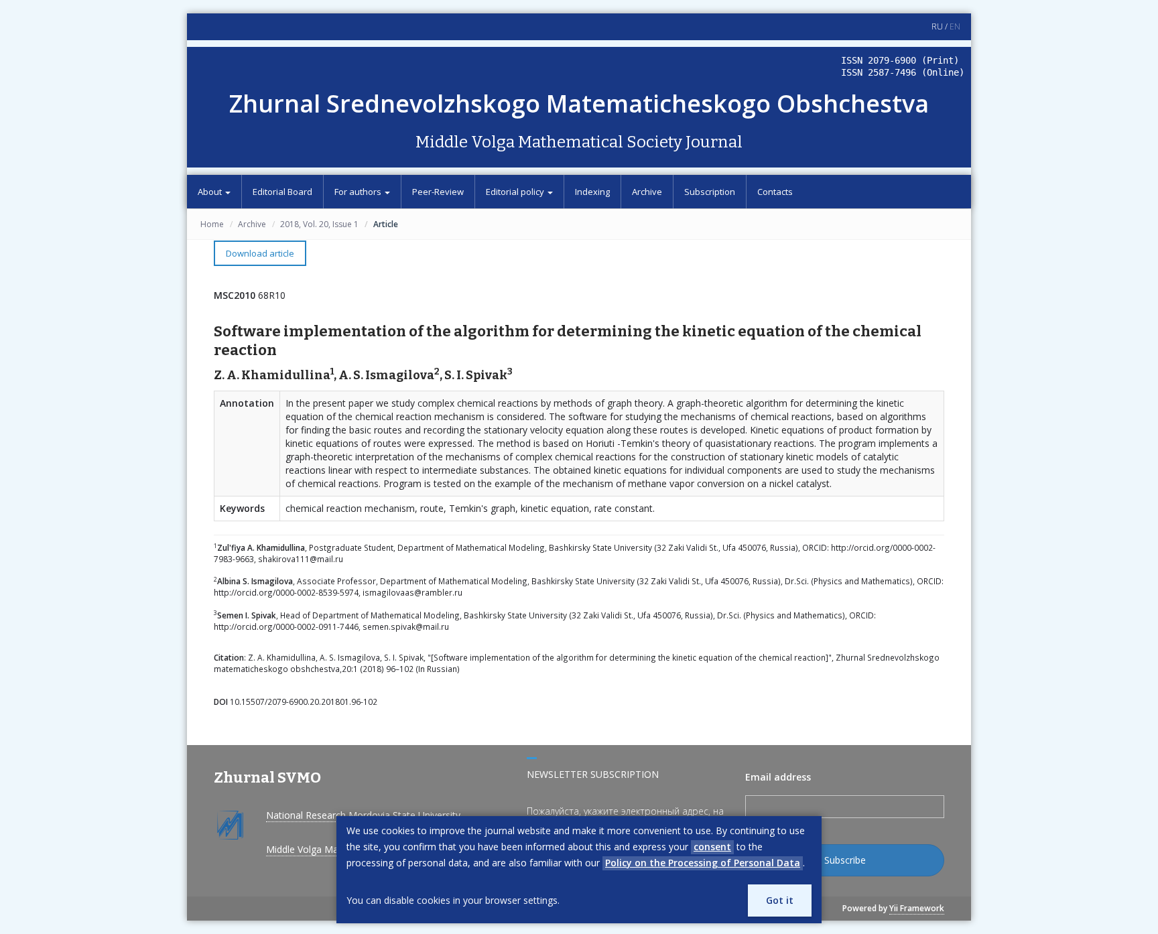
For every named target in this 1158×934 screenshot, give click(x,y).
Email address (778, 777)
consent (712, 846)
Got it (779, 900)
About (211, 192)
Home (212, 224)
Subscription (709, 192)
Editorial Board (282, 192)
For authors (358, 192)
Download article (260, 253)
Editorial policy (516, 192)
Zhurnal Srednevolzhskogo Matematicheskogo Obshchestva (579, 103)
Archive (647, 192)
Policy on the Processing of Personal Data (702, 862)
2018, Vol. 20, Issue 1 (319, 224)
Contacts (775, 192)
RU (937, 26)
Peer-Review (438, 192)
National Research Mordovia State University (363, 815)
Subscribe (845, 860)
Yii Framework (916, 908)
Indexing (592, 192)
